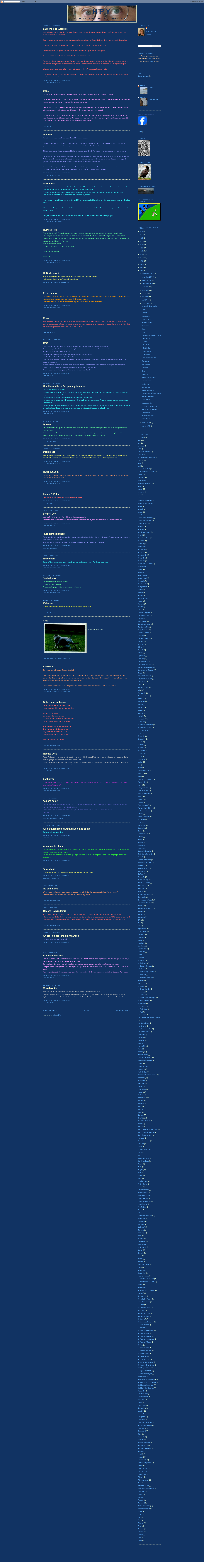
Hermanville (142, 897)
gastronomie (62, 691)
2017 (141, 235)
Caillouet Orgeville (144, 613)
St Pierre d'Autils (143, 1348)
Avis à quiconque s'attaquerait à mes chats (66, 828)
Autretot (140, 515)
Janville (140, 940)
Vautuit (140, 1494)
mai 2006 (145, 297)
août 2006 (145, 287)
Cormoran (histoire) (144, 664)
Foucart (140, 796)
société (140, 1293)
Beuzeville (141, 561)
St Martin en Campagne (146, 1339)
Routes (140, 1259)
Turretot (140, 1465)
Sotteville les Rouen (144, 1299)
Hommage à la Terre (145, 900)
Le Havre (141, 992)
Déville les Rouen (144, 696)
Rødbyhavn (142, 1244)
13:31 (57, 373)
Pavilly (140, 1175)
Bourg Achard (142, 587)
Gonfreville (141, 848)
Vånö (139, 1483)
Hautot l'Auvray (143, 880)
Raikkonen (49, 558)
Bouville (140, 589)
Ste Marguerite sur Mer (146, 1385)
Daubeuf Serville (143, 687)
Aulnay (140, 512)
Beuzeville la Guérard (145, 564)
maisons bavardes (144, 1057)
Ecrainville (141, 722)
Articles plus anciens (123, 1010)
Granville (141, 857)
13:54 (57, 219)
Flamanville (141, 782)
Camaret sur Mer (143, 615)
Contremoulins (143, 661)
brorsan (140, 601)
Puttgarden (141, 1218)
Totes (139, 1434)
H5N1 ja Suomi (51, 471)
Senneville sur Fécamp (146, 1290)
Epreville (141, 745)
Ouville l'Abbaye (143, 1161)
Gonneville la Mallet (144, 851)
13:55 (57, 815)
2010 (141, 258)
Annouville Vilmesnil (144, 483)
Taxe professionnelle (54, 533)
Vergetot (140, 1500)
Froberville (141, 819)
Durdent (140, 713)
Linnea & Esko (51, 494)
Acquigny (141, 446)
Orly (139, 1155)
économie (53, 441)
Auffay (140, 506)
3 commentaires (65, 438)
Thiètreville (141, 1419)
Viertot (140, 1511)
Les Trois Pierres (143, 1032)
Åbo (139, 443)
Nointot (140, 1124)
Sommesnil (141, 1296)
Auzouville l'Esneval (144, 521)
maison (140, 1052)
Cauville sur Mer (143, 627)
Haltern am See (143, 868)
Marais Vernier (143, 1066)
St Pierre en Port (143, 1353)
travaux (140, 1457)
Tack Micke (49, 869)
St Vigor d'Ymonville (145, 1371)
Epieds (140, 742)
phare (140, 1187)
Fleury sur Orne (143, 788)
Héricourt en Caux (144, 894)
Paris (139, 1172)
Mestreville (141, 1080)
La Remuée (142, 974)
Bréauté (140, 592)
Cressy (140, 673)
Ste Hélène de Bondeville (146, 1379)
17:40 (57, 610)
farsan (140, 768)
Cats (45, 620)
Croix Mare (141, 681)
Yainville (140, 1532)
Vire (139, 1520)
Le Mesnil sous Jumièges (146, 998)
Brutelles (141, 607)
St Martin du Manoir (144, 1336)
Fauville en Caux (143, 770)
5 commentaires (65, 80)
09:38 (57, 875)
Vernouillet (141, 1503)
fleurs (52, 332)
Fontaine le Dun (143, 791)
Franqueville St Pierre (145, 808)
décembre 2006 (147, 274)
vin (69, 691)
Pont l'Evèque (142, 1204)
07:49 (57, 788)
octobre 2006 (146, 280)
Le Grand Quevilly (144, 989)
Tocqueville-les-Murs (145, 1425)
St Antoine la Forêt (144, 1307)
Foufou (140, 799)
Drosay (140, 704)
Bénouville (141, 546)
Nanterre (141, 1109)
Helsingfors (141, 885)
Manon (140, 1063)
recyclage (141, 1233)
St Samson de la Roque (146, 1365)
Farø (139, 765)
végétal (140, 1497)
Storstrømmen (143, 1394)
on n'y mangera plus (145, 1149)
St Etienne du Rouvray (145, 1322)
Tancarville (141, 1408)
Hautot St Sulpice (144, 883)
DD (51, 126)
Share (140, 132)
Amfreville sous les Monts (147, 457)
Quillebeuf (141, 1227)
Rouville (140, 1261)
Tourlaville (141, 1437)
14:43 (57, 743)
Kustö (140, 954)
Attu (139, 498)
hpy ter (142, 97)
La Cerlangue (142, 963)
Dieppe (140, 699)
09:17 (57, 975)
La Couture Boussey (145, 966)
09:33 (57, 590)
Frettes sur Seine (143, 811)
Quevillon (141, 1224)
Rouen (140, 1250)
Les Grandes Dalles (144, 1029)
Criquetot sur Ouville (145, 679)
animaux (141, 477)
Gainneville (141, 825)
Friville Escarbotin (144, 816)
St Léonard (141, 1328)
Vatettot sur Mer (143, 1486)
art (138, 495)
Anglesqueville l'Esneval (146, 472)
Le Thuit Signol (143, 1009)
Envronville (141, 739)
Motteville (141, 1095)
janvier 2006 (146, 426)
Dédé (46, 91)
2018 (141, 231)
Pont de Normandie (144, 1201)
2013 (141, 248)
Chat (45, 343)
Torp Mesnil (142, 1431)
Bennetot (141, 543)
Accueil (86, 1010)
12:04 (57, 411)
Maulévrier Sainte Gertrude (147, 1075)
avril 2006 (145, 300)
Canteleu (141, 618)
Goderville (141, 845)
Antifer (140, 486)
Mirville (140, 1086)
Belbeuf (140, 535)
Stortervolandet (143, 1397)
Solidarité (48, 666)
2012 (141, 251)
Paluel (140, 1167)
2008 (141, 264)
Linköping (141, 1040)
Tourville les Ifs (143, 1445)
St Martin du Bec (143, 1333)
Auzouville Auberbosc (145, 518)
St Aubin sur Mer (143, 1316)
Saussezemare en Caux (146, 1282)
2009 (141, 261)
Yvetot (140, 1540)
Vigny (140, 1514)
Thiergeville (141, 1417)
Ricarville (141, 1238)
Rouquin (140, 1253)
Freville (140, 814)
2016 (141, 238)
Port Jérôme (142, 1207)
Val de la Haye (143, 1471)
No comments (50, 888)
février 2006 (146, 423)
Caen (139, 610)
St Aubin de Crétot (144, 1313)
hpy (149, 28)
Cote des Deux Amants (146, 667)
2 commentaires (65, 260)
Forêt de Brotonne (144, 793)
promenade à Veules (145, 1215)
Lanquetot (141, 983)
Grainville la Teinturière (145, 854)
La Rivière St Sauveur (145, 977)
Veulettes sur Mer (144, 1509)
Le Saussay (142, 1003)
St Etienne (141, 1319)
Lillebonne (141, 1034)
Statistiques (49, 578)
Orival (140, 1152)
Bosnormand (142, 578)
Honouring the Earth (144, 908)
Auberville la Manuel (145, 500)
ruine (139, 1267)
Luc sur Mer (142, 1046)
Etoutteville (141, 750)
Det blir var (49, 452)
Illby (139, 923)
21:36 (57, 923)
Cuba (139, 684)
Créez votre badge (149, 114)
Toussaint (141, 1451)
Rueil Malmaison (143, 1264)
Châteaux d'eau (143, 638)
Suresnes (141, 1399)
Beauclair (141, 529)
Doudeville (141, 701)
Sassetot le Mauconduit (146, 1279)
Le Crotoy (141, 986)
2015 (141, 241)
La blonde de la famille (55, 29)
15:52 (57, 835)
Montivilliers (142, 1089)
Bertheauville (142, 555)
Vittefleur (141, 1523)
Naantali (140, 1101)
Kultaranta (141, 952)
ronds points (142, 1247)
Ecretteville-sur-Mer (144, 727)
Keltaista (48, 603)
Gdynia (140, 837)
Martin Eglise (142, 1072)
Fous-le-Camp (143, 805)
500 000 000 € (50, 801)
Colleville (141, 658)
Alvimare (141, 454)
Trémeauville (142, 1460)
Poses (140, 1210)
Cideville (140, 644)
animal (52, 413)
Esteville (140, 747)
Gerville (140, 839)
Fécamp (52, 525)
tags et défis (142, 1405)
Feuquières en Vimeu (145, 779)
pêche (140, 1178)
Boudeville (141, 581)
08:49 (57, 565)
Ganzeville (141, 828)
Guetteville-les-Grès (145, 862)
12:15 (57, 898)
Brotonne (141, 604)
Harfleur (140, 874)
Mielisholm (141, 1083)
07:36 (57, 438)
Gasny (140, 831)
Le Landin (141, 995)
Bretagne (141, 595)
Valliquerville (142, 1474)
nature (140, 1112)
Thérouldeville (142, 1414)
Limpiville (141, 1037)
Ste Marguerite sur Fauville (147, 1382)
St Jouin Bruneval (144, 1325)
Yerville (140, 1534)
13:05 (57, 305)
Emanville (141, 736)
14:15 (57, 172)
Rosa (46, 318)
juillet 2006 (145, 290)
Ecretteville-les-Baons (145, 725)
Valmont (140, 1477)
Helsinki (140, 891)
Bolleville (141, 572)
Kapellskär (141, 946)
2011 (141, 254)
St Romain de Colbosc (145, 1362)
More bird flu (50, 988)
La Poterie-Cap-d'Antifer (146, 972)
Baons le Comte (143, 523)
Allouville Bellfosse (144, 452)
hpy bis (142, 85)
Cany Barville (142, 621)
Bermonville (142, 549)
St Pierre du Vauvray (145, 1351)
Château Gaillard (143, 633)
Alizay (140, 449)
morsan (140, 1092)
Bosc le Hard (142, 575)
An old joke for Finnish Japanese (61, 935)
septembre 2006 (147, 283)
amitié (52, 503)
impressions (142, 928)
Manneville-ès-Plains (145, 1060)
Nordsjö (140, 1126)
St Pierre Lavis (143, 1356)
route (52, 770)
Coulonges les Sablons (146, 670)
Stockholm (141, 1391)
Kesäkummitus (153, 99)
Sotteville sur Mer (144, 1302)
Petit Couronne (143, 1181)
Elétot (140, 733)
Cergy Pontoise (143, 630)
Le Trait (140, 1012)
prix (139, 1213)
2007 (141, 267)
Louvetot (141, 1043)
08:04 (57, 500)
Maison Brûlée (143, 1055)
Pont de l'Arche (143, 1198)
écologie (140, 716)
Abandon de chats (53, 846)
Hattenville (141, 877)
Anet (139, 466)
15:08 (57, 545)
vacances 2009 (143, 1468)
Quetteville (141, 1221)
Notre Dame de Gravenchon (147, 1129)
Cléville (140, 653)
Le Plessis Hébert (144, 1000)
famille (140, 762)
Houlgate (141, 914)
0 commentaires (65, 124)
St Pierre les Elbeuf (144, 1359)
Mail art (140, 1049)
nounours (141, 1138)
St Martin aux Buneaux (145, 1330)
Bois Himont (142, 567)
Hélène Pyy (141, 114)
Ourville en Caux (143, 1158)
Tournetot (141, 1440)
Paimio (140, 1164)
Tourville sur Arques (144, 1448)
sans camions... (143, 1276)
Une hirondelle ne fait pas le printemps (64, 386)
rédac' (140, 1236)
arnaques (141, 492)
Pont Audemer (142, 1192)
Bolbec (140, 569)
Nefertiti (47, 134)
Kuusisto (141, 957)
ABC (139, 440)
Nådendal (141, 1103)
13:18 (57, 461)
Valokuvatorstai (143, 1480)
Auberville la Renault (145, 503)
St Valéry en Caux (144, 1368)
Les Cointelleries (143, 1023)
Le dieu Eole (50, 513)
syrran (140, 1402)
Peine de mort (50, 293)
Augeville (141, 509)
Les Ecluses (142, 1026)
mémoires (141, 1078)
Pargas (140, 1170)
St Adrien (141, 1305)
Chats (52, 175)
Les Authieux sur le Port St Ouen (149, 1018)
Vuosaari (141, 1529)
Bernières (141, 552)
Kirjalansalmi (142, 949)
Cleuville (140, 650)
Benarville (141, 541)
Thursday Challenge (145, 1422)
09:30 (57, 689)
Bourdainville (142, 584)
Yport (139, 1537)
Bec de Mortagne (143, 532)
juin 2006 (145, 293)
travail (140, 1454)
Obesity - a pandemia (54, 911)
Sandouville (142, 1270)
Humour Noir (50, 229)
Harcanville (141, 871)
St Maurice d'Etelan (144, 1342)
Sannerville (141, 1273)
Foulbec (140, 802)
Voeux (140, 1526)
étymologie (141, 759)
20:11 (56, 282)
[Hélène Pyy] (142, 124)
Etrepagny (141, 753)
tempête (140, 1411)
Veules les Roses (144, 1506)
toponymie (141, 1428)
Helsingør (141, 888)
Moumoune (49, 183)
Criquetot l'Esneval (144, 676)
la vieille (140, 980)
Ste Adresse (142, 1376)
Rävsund (141, 1230)
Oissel (140, 1146)
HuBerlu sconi (51, 273)
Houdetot (141, 911)
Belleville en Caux (144, 538)
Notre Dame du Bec (144, 1135)
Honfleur (140, 906)
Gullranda (141, 865)
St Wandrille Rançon (145, 1373)
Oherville (141, 1144)
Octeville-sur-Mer (144, 1141)
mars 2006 (145, 303)
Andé (139, 463)
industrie (61, 818)
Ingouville (141, 937)
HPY (102, 11)
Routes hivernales (53, 955)
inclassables (55, 82)
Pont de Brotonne (144, 1195)
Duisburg (141, 710)
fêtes (139, 776)
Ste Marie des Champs (146, 1388)
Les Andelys (142, 1015)
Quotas (47, 424)
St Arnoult (141, 1310)
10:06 (57, 860)
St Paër (140, 1345)
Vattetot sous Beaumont (146, 1488)
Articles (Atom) (58, 1015)
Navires (140, 1115)
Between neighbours (54, 702)
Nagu (139, 1106)
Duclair (140, 707)
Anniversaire (55, 878)
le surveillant (142, 1006)
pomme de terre (143, 1190)
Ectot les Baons (143, 730)
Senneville (141, 1287)
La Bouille (141, 960)
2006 (141, 271)
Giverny (140, 842)
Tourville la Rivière (144, 1443)
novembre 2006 (147, 277)
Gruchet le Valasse (144, 860)
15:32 (57, 80)
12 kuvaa (141, 437)
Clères (140, 647)
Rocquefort (141, 1241)
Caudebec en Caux (144, 624)
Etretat (150, 87)
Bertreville (141, 558)
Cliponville (141, 656)
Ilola (139, 926)
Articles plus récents (50, 1010)
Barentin (140, 526)
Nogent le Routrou (144, 1121)
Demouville (141, 693)
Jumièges (141, 943)
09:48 (57, 481)
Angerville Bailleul (144, 469)
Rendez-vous (50, 753)
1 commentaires (65, 305)
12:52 (57, 260)
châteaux (141, 635)
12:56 (57, 942)
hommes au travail (144, 903)
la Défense (141, 969)
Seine (140, 1284)
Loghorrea (48, 779)
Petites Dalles (142, 1184)
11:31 (56, 768)
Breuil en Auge (143, 598)
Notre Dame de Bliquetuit (146, 1132)
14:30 (57, 124)
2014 (141, 244)
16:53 (57, 523)
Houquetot (141, 917)
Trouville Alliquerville (144, 1463)
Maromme (141, 1069)
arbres (140, 489)
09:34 (57, 330)
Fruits (140, 822)
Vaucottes (141, 1491)
